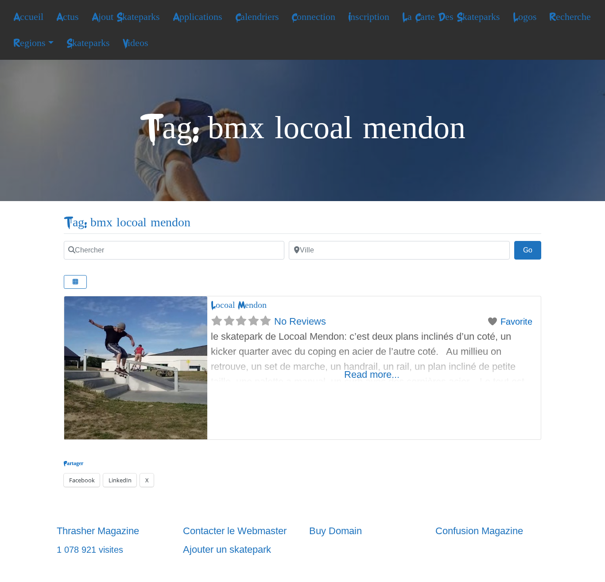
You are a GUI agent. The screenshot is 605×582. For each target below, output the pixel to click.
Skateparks (88, 43)
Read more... (371, 374)
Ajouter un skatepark (227, 549)
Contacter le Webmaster (235, 530)
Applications (197, 17)
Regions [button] (29, 43)
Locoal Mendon (239, 305)
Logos (525, 17)
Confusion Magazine (479, 530)
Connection (313, 17)
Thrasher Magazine (98, 530)
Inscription (368, 17)
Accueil (28, 17)
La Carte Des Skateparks (451, 17)
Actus (67, 17)
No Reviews (300, 321)
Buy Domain (335, 530)
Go (532, 250)
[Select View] (75, 282)
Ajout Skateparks (126, 17)
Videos (135, 43)
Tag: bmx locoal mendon (127, 222)
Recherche (570, 17)
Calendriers (257, 17)
